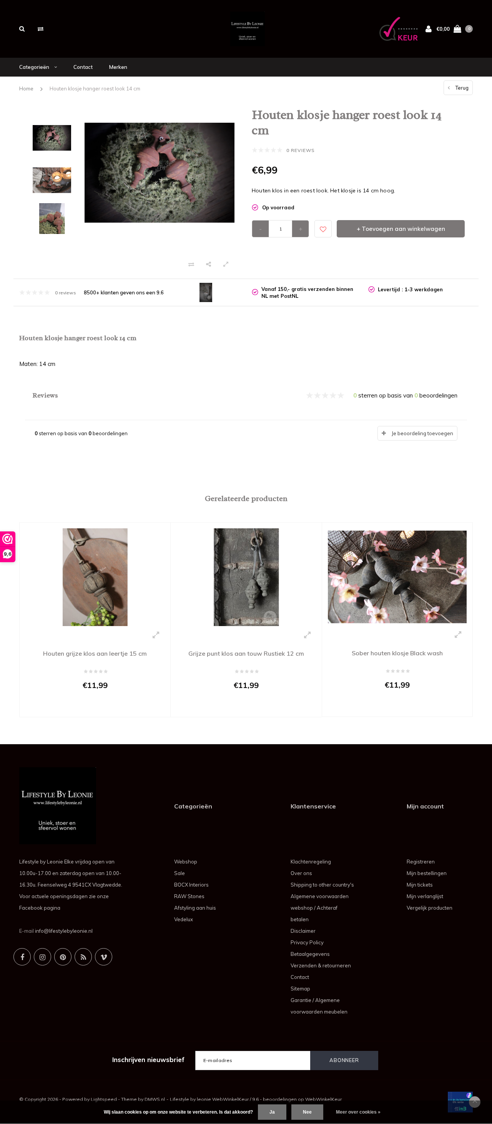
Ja (272, 1112)
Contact (83, 67)
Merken (118, 67)
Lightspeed (104, 1099)
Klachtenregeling (311, 861)
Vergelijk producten (429, 908)
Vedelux (183, 919)
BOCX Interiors (191, 885)
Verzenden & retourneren (321, 965)
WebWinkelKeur (323, 1099)
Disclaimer (303, 931)
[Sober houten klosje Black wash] (397, 576)
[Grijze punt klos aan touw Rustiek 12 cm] (246, 576)
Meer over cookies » (358, 1112)
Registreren (421, 861)
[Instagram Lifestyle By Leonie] (42, 956)
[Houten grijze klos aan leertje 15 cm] (95, 576)
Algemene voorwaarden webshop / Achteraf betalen (320, 907)
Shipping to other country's (322, 885)
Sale (179, 873)
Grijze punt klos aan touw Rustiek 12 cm (246, 653)
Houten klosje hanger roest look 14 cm (95, 88)
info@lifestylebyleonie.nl (64, 931)
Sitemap (300, 988)
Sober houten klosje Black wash (397, 653)
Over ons (301, 873)
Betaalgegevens (310, 954)
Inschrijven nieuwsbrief (148, 1060)
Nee (307, 1112)
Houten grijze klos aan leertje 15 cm (95, 653)
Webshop (185, 861)
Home (26, 88)
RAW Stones (189, 896)
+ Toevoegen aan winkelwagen (401, 228)
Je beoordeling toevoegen (422, 433)
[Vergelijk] (40, 28)
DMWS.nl (155, 1099)
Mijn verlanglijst (425, 896)
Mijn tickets (420, 885)
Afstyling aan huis (195, 908)
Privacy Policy (307, 942)
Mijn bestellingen (427, 873)
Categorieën (34, 67)
